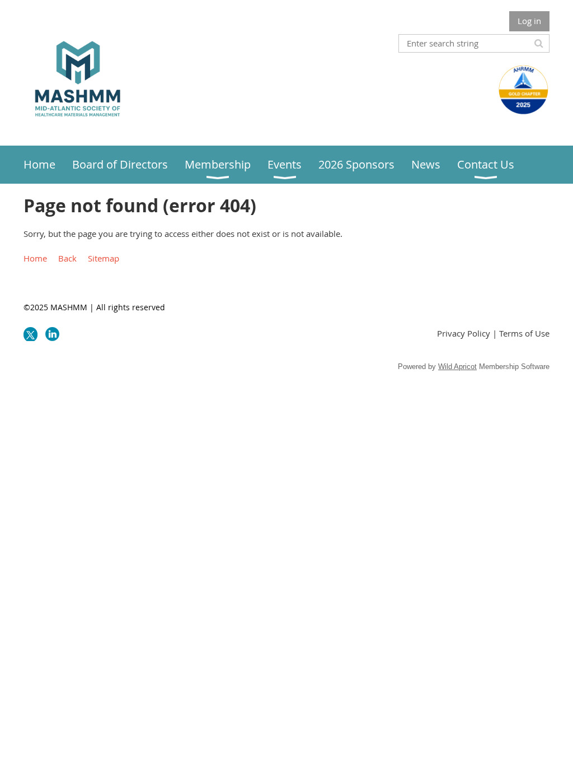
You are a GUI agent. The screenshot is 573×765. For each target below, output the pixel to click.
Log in (529, 20)
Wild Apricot (457, 366)
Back (67, 258)
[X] (30, 334)
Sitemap (103, 258)
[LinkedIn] (52, 334)
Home (35, 258)
